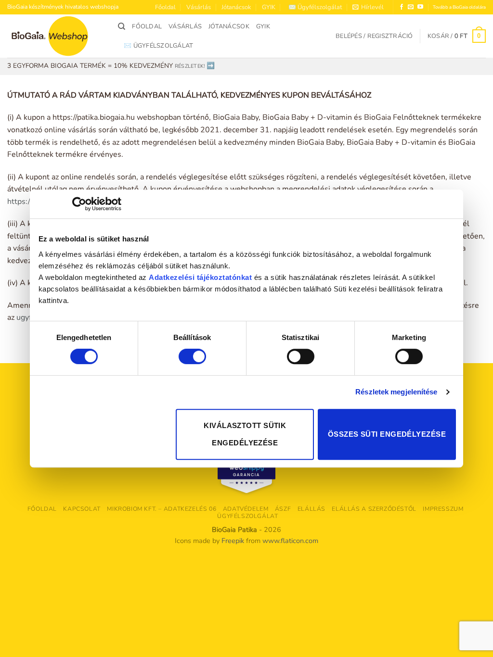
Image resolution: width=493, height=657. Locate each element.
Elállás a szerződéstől (374, 509)
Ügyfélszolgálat (247, 516)
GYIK (268, 7)
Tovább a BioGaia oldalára (459, 7)
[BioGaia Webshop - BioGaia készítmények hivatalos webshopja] (55, 36)
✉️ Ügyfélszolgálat (315, 7)
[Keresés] (121, 26)
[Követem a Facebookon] (401, 7)
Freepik (232, 540)
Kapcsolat (82, 509)
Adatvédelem (246, 509)
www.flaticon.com (290, 540)
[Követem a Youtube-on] (420, 7)
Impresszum (443, 509)
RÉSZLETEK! (190, 66)
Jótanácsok (236, 7)
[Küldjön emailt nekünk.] (411, 7)
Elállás (311, 509)
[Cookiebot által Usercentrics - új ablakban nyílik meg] (79, 204)
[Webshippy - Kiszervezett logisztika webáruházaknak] (246, 472)
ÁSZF (283, 509)
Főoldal (165, 7)
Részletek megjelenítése (396, 392)
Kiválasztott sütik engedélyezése (245, 434)
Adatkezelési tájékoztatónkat (200, 277)
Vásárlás (198, 7)
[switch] (192, 356)
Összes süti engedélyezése (387, 434)
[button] (368, 7)
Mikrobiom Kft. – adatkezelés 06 (161, 509)
